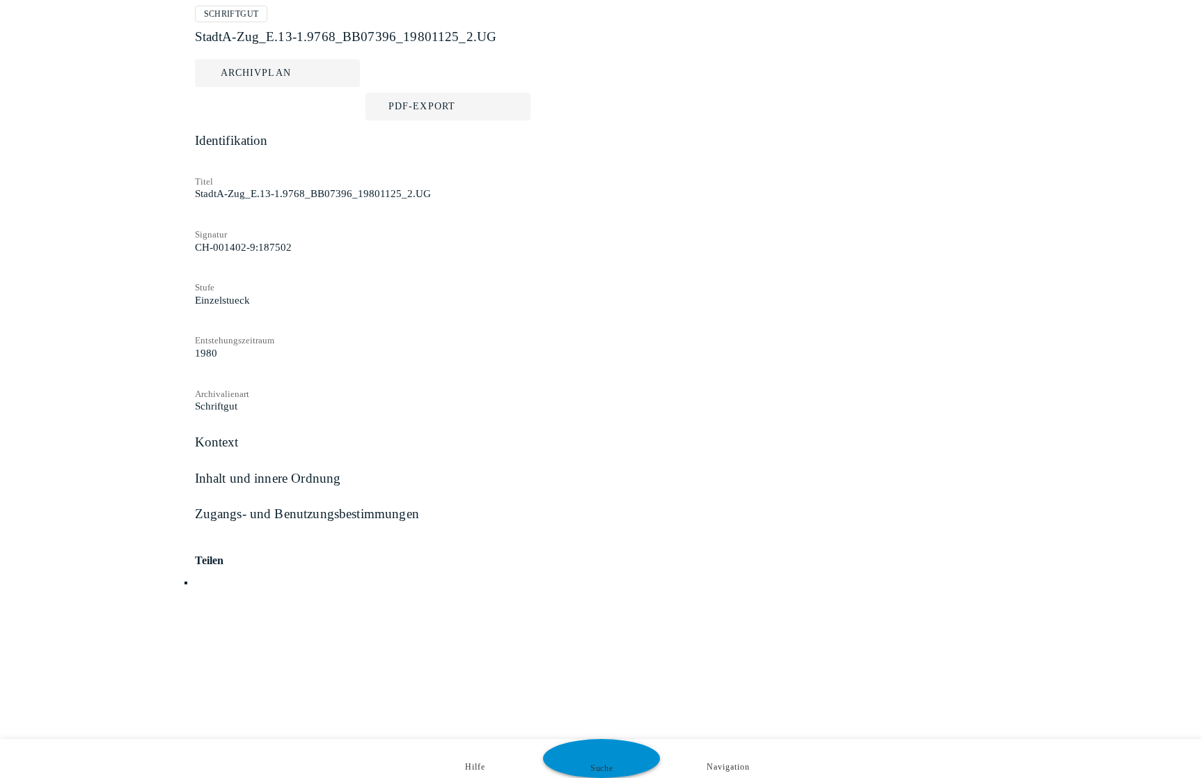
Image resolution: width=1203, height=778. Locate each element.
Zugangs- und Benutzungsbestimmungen (307, 513)
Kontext (217, 442)
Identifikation (231, 140)
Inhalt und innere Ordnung (268, 478)
